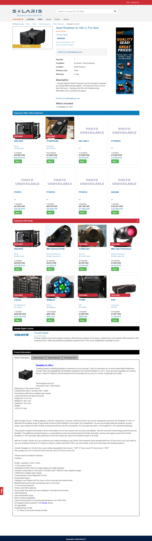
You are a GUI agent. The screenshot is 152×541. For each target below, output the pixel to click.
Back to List (19, 24)
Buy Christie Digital (40, 336)
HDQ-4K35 (18, 141)
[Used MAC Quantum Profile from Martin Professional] (60, 239)
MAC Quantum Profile (56, 248)
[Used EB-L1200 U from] (92, 131)
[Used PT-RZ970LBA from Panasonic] (60, 131)
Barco (16, 146)
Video (35, 24)
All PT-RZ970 (51, 148)
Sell (128, 2)
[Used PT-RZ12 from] (27, 182)
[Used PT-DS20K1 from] (124, 131)
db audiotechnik (19, 305)
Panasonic (50, 146)
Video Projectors (45, 24)
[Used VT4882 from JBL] (92, 290)
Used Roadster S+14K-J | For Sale (77, 28)
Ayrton (49, 305)
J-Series (17, 300)
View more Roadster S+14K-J (65, 42)
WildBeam (51, 300)
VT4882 (82, 300)
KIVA (113, 300)
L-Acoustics (115, 305)
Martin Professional (53, 254)
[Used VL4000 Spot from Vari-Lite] (92, 239)
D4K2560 (115, 192)
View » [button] (18, 161)
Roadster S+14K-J (44, 365)
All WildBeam (51, 307)
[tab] (22, 358)
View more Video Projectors (65, 45)
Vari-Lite (82, 254)
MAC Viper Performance (121, 248)
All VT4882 (82, 307)
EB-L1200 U (84, 141)
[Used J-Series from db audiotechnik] (27, 290)
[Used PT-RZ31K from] (60, 182)
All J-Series (18, 307)
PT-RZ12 (17, 192)
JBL (80, 305)
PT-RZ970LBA (53, 141)
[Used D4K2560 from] (124, 182)
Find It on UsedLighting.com (70, 52)
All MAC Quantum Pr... (54, 256)
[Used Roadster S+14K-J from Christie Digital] (32, 48)
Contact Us (135, 2)
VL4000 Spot (84, 248)
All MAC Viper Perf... (118, 256)
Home (28, 24)
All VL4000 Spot (84, 256)
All (79, 148)
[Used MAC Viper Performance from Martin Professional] (124, 239)
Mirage (44, 503)
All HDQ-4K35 (19, 148)
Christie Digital (62, 34)
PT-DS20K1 (116, 141)
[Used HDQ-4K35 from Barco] (27, 131)
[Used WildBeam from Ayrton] (60, 290)
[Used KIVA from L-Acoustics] (124, 290)
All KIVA (114, 307)
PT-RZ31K (51, 192)
